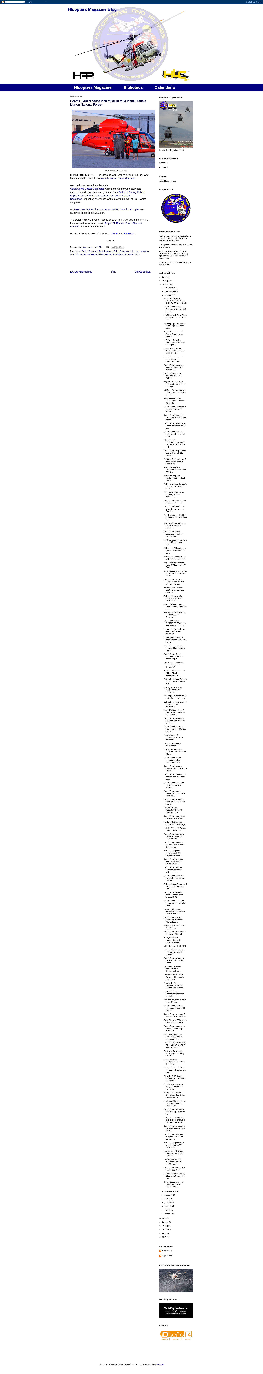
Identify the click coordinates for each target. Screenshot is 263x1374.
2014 (164, 1226)
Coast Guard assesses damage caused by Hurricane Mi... (174, 836)
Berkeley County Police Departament (115, 251)
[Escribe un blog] (115, 247)
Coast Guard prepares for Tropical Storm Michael (175, 1015)
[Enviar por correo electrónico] (112, 247)
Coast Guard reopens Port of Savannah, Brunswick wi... (173, 861)
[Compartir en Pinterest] (123, 247)
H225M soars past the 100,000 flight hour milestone (173, 1086)
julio (166, 1199)
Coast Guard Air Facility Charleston (91, 209)
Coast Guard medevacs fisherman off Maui (174, 817)
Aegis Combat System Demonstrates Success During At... (175, 384)
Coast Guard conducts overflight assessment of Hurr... (174, 878)
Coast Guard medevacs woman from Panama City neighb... (174, 844)
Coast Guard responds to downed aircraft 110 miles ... (175, 452)
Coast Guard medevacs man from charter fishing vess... (174, 1184)
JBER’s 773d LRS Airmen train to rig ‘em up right (175, 829)
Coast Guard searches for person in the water (175, 502)
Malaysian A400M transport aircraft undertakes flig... (172, 940)
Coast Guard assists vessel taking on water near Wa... (174, 793)
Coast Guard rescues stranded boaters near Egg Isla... (174, 648)
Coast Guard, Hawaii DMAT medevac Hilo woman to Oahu (174, 581)
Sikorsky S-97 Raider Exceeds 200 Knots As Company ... (174, 1078)
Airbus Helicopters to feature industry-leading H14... (175, 606)
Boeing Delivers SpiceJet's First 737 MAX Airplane (173, 810)
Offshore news (104, 254)
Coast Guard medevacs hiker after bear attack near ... (174, 434)
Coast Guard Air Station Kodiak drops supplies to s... (174, 1111)
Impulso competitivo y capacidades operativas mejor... (175, 639)
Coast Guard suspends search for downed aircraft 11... (174, 367)
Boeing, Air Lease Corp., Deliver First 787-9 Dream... (174, 952)
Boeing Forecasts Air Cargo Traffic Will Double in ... (173, 689)
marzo (168, 1214)
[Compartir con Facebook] (120, 247)
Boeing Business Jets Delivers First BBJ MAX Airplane (175, 751)
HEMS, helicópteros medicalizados (172, 744)
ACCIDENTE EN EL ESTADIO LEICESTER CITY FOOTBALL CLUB (175, 300)
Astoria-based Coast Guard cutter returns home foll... (174, 737)
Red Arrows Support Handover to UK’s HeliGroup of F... (172, 1161)
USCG (136, 254)
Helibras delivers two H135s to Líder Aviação (175, 823)
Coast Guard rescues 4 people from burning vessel (174, 960)
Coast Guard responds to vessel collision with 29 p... (175, 425)
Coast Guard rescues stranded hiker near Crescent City (173, 894)
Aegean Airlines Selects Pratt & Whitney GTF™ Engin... (175, 564)
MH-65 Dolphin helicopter (125, 209)
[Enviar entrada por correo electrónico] (107, 247)
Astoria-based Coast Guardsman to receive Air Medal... (174, 400)
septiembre (170, 1191)
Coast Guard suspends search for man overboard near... (174, 359)
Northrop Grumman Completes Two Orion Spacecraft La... (174, 1095)
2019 (164, 281)
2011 (164, 1237)
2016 (164, 1218)
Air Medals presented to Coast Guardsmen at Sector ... (174, 334)
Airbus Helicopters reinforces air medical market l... (174, 477)
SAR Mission (117, 254)
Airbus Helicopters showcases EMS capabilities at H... (172, 853)
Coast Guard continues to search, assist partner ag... (175, 776)
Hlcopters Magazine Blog (92, 9)
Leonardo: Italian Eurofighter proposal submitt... (174, 993)
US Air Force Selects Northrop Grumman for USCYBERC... (175, 350)
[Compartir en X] (117, 247)
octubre (168, 295)
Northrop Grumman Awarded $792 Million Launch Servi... (174, 911)
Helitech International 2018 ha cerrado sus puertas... (174, 589)
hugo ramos (167, 1251)
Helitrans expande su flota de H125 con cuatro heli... (175, 542)
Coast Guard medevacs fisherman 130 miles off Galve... (175, 309)
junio (167, 1202)
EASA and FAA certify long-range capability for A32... (174, 1053)
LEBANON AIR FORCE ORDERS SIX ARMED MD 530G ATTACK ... (174, 1120)
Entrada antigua (142, 272)
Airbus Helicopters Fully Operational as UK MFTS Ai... (174, 1145)
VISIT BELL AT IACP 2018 (175, 946)
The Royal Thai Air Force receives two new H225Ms (175, 525)
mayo (167, 1206)
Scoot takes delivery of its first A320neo (175, 1001)
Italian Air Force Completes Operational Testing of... (175, 1061)
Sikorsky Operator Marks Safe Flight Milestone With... (174, 325)
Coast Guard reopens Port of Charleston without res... (173, 869)
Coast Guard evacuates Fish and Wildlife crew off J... (174, 1128)
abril (167, 1210)
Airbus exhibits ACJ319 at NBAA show (175, 927)
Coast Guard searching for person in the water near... (175, 903)
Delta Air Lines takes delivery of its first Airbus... (173, 375)
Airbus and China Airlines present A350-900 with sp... (175, 550)
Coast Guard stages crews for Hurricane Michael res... (173, 919)
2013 (164, 1229)
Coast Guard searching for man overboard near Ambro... (175, 417)
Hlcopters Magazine (93, 87)
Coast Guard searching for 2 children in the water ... (174, 785)
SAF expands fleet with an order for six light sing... (175, 697)
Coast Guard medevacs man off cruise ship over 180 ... (174, 1028)
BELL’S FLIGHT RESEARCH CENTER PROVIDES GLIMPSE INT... (174, 443)
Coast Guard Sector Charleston (87, 188)
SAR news (128, 254)
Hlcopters (163, 163)
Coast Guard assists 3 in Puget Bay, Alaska (174, 1168)
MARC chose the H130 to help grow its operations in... (175, 517)
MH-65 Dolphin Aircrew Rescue (83, 254)
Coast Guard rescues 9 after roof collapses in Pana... (174, 801)
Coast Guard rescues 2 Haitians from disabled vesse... (174, 720)
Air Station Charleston (88, 251)
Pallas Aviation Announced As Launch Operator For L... (175, 886)
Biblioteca (133, 87)
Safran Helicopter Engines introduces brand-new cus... (175, 681)
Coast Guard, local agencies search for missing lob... (173, 533)
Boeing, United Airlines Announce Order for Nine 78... (173, 1153)
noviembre (169, 291)
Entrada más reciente (81, 272)
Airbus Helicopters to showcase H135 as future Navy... (173, 598)
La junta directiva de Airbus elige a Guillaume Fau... (172, 968)
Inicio (113, 272)
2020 (164, 277)
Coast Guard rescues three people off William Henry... (175, 729)
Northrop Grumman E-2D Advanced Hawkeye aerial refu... (175, 461)
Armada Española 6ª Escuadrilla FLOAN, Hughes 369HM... (173, 1036)
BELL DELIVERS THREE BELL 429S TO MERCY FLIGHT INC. (175, 1045)
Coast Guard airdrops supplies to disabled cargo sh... (173, 1136)
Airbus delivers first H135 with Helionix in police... (175, 557)
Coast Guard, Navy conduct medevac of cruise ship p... (174, 656)
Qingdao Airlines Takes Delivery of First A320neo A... (174, 494)
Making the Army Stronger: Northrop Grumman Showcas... (174, 985)
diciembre (169, 288)
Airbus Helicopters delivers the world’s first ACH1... (175, 469)
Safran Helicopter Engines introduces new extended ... (175, 704)
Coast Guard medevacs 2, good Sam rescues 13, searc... (175, 573)
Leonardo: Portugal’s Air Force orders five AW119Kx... (174, 631)
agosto (168, 1195)
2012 (164, 1233)
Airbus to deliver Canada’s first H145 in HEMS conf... (175, 486)
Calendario (165, 87)
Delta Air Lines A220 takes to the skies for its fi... (175, 1021)
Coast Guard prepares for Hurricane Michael (175, 933)
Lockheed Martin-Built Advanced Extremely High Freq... (174, 977)
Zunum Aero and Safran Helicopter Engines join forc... (175, 1070)
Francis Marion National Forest (118, 178)
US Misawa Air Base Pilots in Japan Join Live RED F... (175, 317)
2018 (164, 284)
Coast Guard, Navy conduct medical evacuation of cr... (172, 760)
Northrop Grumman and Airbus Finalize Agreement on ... (174, 673)
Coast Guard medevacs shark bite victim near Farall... (174, 509)
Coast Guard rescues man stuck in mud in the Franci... (175, 768)
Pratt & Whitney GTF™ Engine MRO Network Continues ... (174, 712)
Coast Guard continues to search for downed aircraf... (175, 409)
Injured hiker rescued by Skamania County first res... (174, 1176)
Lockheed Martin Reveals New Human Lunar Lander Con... (175, 1103)
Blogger (160, 1364)
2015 (164, 1222)
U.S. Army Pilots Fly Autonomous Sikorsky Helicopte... (174, 342)
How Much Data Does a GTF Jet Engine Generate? (174, 664)
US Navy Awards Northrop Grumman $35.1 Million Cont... (175, 392)
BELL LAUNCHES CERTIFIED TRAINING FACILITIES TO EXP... (175, 623)
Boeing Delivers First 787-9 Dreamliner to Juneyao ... (175, 614)
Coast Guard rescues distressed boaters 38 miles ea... (174, 1008)
